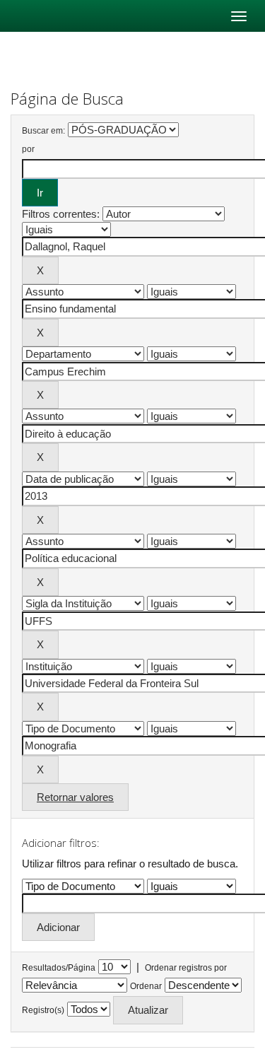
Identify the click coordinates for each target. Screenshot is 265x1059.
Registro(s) (43, 1010)
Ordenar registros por (186, 968)
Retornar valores (75, 797)
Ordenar (146, 986)
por (28, 149)
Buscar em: (43, 131)
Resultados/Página (58, 968)
